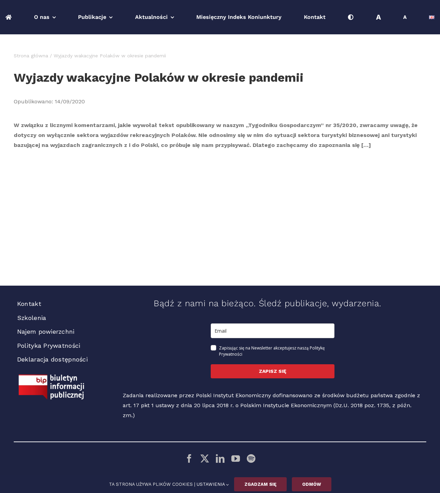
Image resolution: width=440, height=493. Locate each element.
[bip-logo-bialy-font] (51, 377)
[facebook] (189, 458)
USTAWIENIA (211, 484)
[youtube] (235, 458)
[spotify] (251, 458)
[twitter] (204, 458)
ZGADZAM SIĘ (260, 484)
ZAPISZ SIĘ (272, 371)
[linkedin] (220, 458)
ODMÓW (311, 484)
